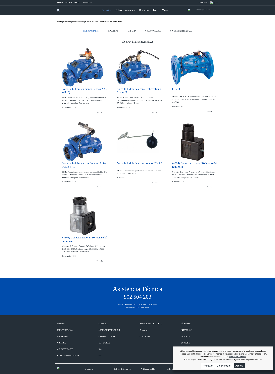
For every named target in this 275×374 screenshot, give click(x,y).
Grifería (132, 31)
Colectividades (153, 31)
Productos (106, 10)
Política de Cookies (237, 356)
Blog (155, 10)
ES (217, 3)
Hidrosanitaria (78, 21)
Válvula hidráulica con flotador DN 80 (139, 163)
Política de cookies (148, 369)
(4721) (176, 88)
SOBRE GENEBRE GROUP (68, 3)
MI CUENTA (205, 3)
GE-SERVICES (104, 343)
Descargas (144, 10)
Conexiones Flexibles (181, 31)
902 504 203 (137, 297)
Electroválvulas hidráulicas (111, 21)
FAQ (100, 356)
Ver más (100, 112)
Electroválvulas (91, 21)
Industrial (113, 31)
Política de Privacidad (122, 369)
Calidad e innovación (125, 10)
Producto (67, 21)
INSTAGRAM (186, 330)
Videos (165, 10)
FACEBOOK (186, 336)
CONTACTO (87, 3)
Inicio (59, 21)
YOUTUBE (185, 343)
